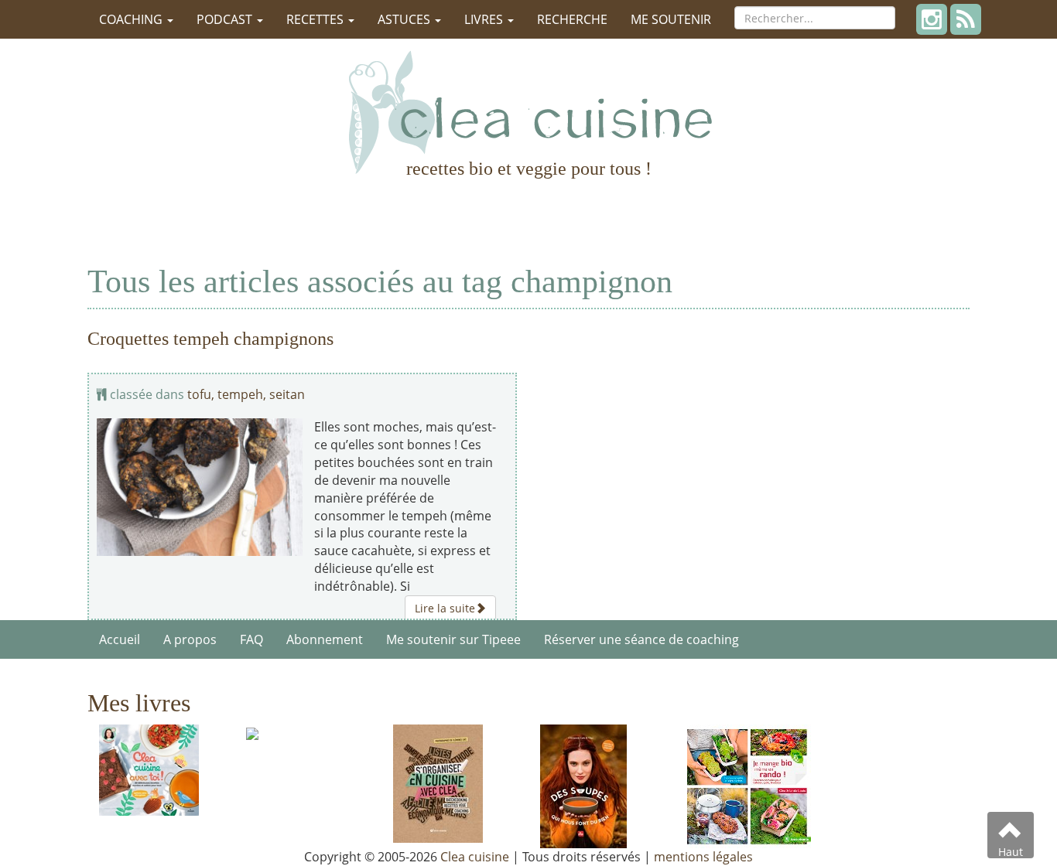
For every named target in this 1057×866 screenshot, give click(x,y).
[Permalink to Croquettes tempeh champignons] (200, 486)
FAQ (251, 639)
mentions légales (703, 856)
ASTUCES (405, 19)
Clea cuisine (474, 856)
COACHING (132, 19)
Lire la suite (445, 608)
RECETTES (316, 19)
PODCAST (226, 19)
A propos (190, 639)
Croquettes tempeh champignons (210, 339)
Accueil (119, 639)
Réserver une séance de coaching (641, 639)
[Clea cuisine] (528, 112)
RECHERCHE (572, 19)
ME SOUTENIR (671, 19)
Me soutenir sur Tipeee (453, 639)
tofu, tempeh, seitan (246, 394)
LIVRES (485, 19)
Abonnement (324, 639)
